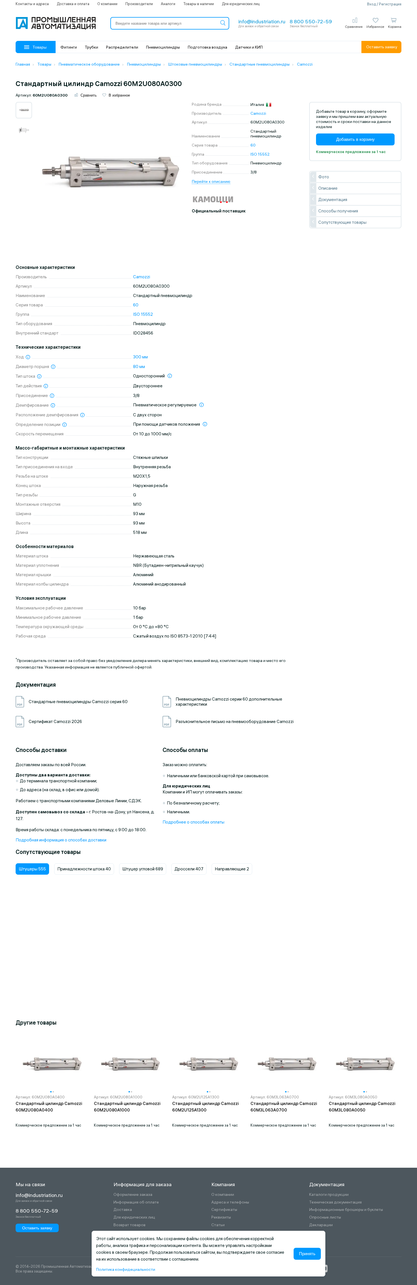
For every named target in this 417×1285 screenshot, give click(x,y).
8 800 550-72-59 (311, 21)
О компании (107, 3)
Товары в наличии (198, 3)
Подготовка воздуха (207, 47)
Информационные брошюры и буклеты (346, 1209)
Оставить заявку (381, 46)
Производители (139, 3)
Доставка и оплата (73, 3)
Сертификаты (224, 1209)
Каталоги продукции (329, 1194)
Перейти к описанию (211, 181)
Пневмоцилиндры (163, 47)
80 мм (139, 366)
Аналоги (168, 3)
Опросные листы (325, 1217)
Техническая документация (335, 1202)
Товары (40, 47)
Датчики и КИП (249, 47)
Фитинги (68, 47)
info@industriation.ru (261, 21)
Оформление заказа (132, 1194)
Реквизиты (221, 1217)
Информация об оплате (136, 1202)
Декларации (321, 1225)
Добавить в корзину (355, 139)
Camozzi (258, 113)
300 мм (140, 357)
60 (253, 145)
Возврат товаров (129, 1225)
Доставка (122, 1209)
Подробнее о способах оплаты (193, 822)
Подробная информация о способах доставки (61, 840)
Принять (307, 1253)
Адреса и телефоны (230, 1202)
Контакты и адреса (32, 3)
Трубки (91, 47)
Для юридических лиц (241, 3)
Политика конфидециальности (125, 1269)
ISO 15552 (260, 154)
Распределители (122, 47)
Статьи (218, 1225)
